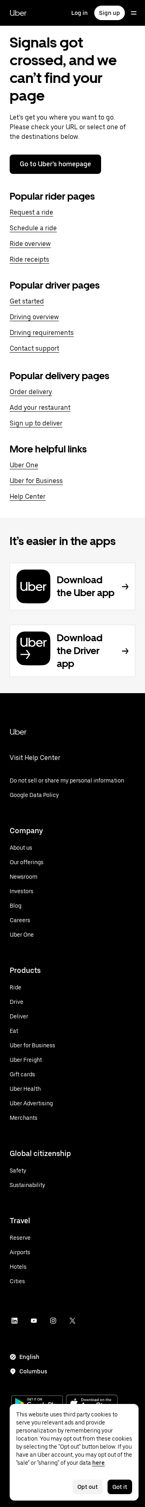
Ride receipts (29, 259)
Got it (119, 1487)
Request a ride (31, 212)
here (98, 1463)
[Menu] (133, 13)
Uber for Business (36, 481)
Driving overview (34, 317)
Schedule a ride (33, 228)
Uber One (24, 465)
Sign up (109, 13)
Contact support (34, 348)
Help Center (28, 496)
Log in (79, 13)
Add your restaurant (40, 407)
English (29, 1357)
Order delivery (31, 392)
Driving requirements (42, 332)
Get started (27, 301)
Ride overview (30, 244)
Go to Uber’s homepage (55, 164)
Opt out (87, 1487)
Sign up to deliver (36, 423)
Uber (18, 13)
